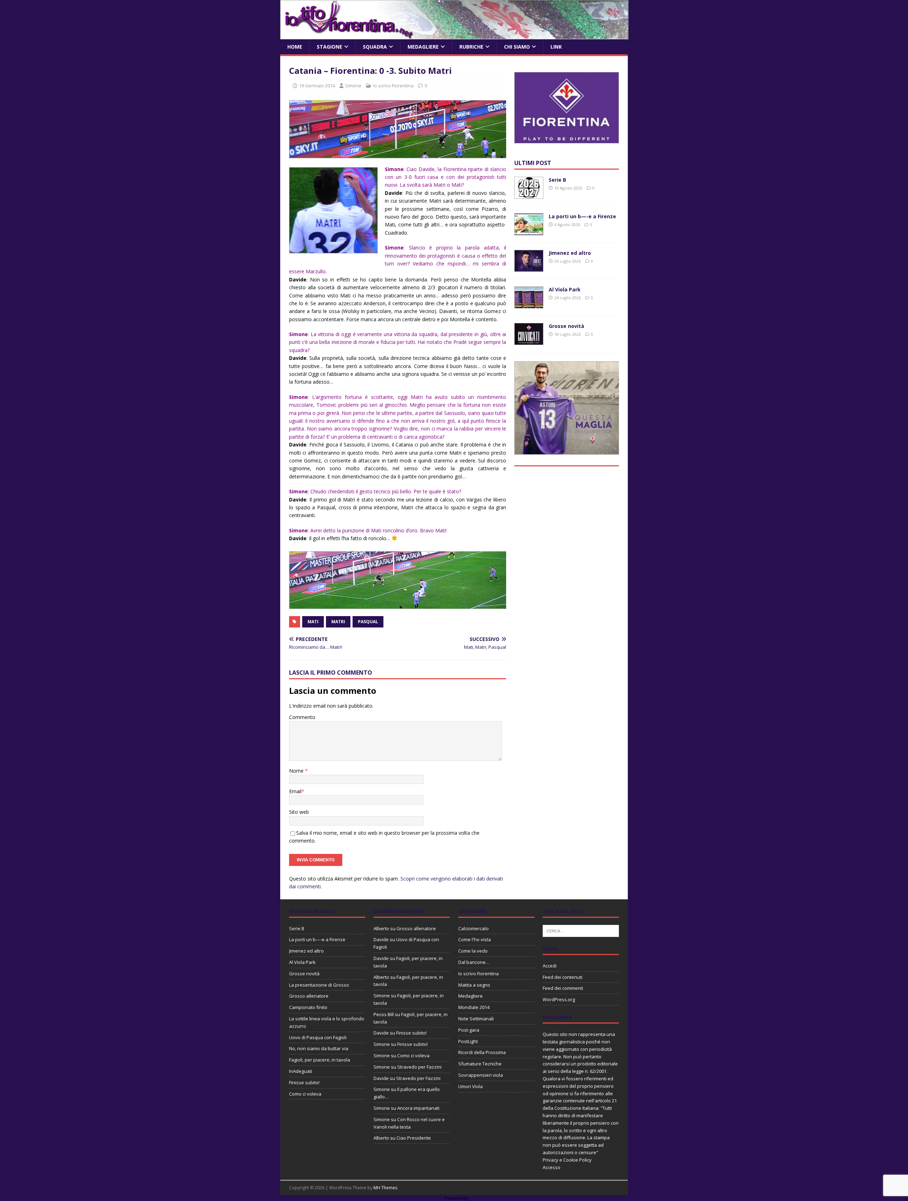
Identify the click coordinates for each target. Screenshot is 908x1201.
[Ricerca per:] (581, 930)
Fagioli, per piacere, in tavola (319, 1060)
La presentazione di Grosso (319, 985)
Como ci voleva (305, 1094)
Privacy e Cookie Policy (567, 1160)
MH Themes (385, 1188)
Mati (313, 622)
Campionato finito (308, 1007)
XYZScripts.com (485, 1198)
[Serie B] (528, 194)
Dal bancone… (473, 962)
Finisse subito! (304, 1082)
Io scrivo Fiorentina (393, 85)
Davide (381, 939)
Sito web (299, 811)
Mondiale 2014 (473, 1007)
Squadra (375, 46)
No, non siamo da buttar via (318, 1048)
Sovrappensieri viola (480, 1075)
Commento (302, 717)
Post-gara (468, 1030)
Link (556, 46)
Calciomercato (473, 928)
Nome (297, 770)
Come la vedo (473, 951)
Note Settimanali (476, 1018)
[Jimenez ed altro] (528, 267)
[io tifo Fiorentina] (454, 35)
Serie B (557, 179)
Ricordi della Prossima (482, 1052)
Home (294, 46)
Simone (353, 85)
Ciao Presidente (414, 1138)
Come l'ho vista (474, 939)
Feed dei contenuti (562, 977)
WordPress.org (559, 999)
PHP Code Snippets (426, 1198)
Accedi (550, 966)
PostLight (468, 1041)
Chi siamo (517, 46)
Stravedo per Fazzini (419, 1067)
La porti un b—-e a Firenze (582, 216)
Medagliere (423, 46)
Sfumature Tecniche (480, 1063)
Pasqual (368, 622)
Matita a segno (474, 985)
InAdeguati (300, 1071)
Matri (338, 622)
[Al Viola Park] (528, 304)
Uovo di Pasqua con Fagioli (318, 1037)
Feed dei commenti (563, 988)
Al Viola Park (565, 289)
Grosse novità (566, 326)
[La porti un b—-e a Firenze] (528, 231)
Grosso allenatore (308, 996)
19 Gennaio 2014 (317, 85)
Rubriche (471, 46)
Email (295, 791)
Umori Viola (470, 1086)
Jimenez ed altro (570, 252)
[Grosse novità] (528, 341)
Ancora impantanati (418, 1108)
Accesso (551, 1167)
